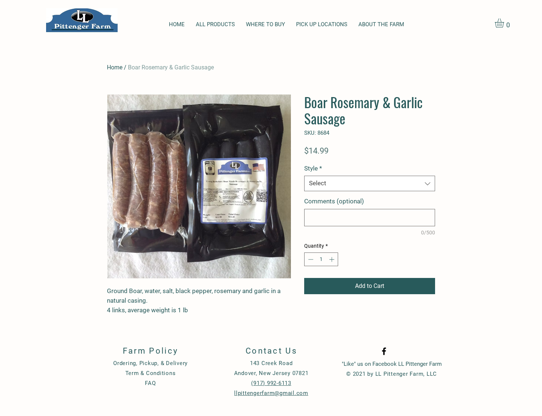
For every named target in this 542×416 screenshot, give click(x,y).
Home (114, 67)
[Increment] (332, 259)
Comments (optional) (334, 201)
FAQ (150, 383)
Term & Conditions (150, 373)
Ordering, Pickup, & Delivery (150, 363)
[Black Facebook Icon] (384, 351)
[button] (505, 23)
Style (313, 168)
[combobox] (369, 183)
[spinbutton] (321, 259)
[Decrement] (310, 259)
